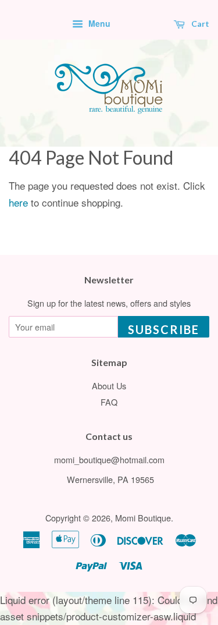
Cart (199, 24)
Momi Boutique (143, 518)
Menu (98, 23)
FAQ (109, 402)
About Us (109, 385)
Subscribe (163, 329)
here (18, 202)
